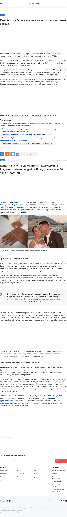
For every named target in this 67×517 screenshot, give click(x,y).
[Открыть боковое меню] (1, 3)
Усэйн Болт (14, 115)
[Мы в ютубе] (66, 501)
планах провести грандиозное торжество (35, 396)
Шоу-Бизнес (4, 470)
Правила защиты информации (57, 477)
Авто (18, 470)
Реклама (54, 474)
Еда (35, 470)
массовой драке (39, 115)
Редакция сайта (56, 481)
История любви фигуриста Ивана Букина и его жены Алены (27, 134)
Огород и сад (21, 480)
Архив (35, 477)
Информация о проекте (59, 470)
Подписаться (61, 461)
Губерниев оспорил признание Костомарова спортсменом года (28, 143)
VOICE (23, 212)
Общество (3, 474)
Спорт (3, 15)
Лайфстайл (20, 474)
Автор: (5, 147)
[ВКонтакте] (2, 154)
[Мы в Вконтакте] (61, 501)
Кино (35, 474)
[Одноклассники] (7, 154)
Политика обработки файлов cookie (58, 490)
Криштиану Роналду (17, 202)
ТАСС (54, 56)
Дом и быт (3, 480)
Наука (2, 477)
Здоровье (20, 477)
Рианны (44, 398)
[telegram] (12, 154)
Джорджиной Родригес (9, 205)
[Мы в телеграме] (63, 501)
